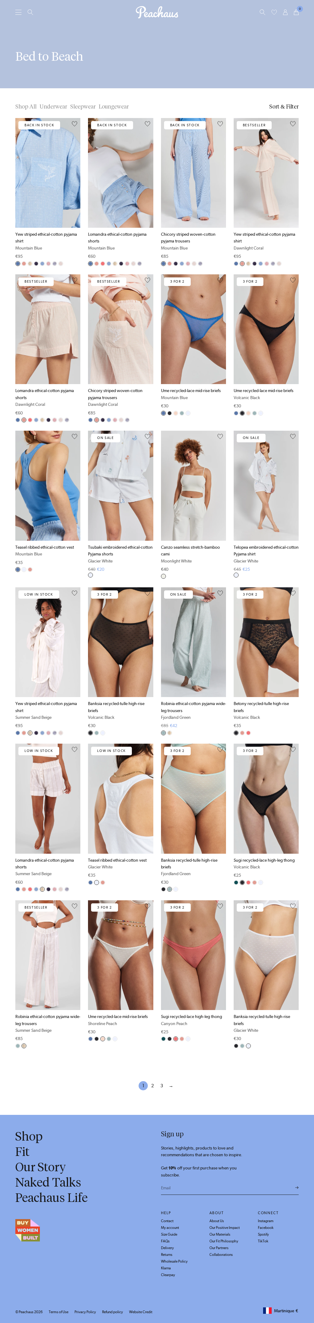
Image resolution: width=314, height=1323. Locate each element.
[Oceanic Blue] (54, 263)
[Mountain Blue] (18, 263)
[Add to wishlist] (74, 124)
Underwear (53, 106)
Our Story (40, 1167)
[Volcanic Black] (169, 413)
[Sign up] (297, 1187)
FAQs (165, 1241)
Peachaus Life (51, 1197)
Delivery (167, 1248)
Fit (22, 1151)
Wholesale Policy (174, 1261)
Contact (167, 1221)
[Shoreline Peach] (176, 413)
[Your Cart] (296, 12)
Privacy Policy (85, 1312)
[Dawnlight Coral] (24, 263)
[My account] (285, 12)
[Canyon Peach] (103, 263)
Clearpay (168, 1275)
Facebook (266, 1228)
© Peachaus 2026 (29, 1312)
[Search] (30, 12)
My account (170, 1228)
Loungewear (114, 106)
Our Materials (219, 1234)
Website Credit (140, 1312)
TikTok (263, 1241)
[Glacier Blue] (42, 263)
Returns (166, 1254)
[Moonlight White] (163, 576)
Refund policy (112, 1312)
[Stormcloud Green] (236, 882)
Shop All (25, 106)
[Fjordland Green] (182, 413)
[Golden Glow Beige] (61, 263)
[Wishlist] (274, 12)
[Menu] (18, 12)
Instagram (266, 1221)
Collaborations (221, 1254)
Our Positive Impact (224, 1228)
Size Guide (169, 1234)
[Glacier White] (188, 413)
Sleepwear (83, 106)
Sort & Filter (284, 106)
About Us (216, 1221)
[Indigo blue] (36, 263)
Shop (29, 1136)
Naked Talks (48, 1182)
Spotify (263, 1234)
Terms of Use (58, 1312)
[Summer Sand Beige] (30, 263)
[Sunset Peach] (48, 263)
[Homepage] (157, 12)
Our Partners (218, 1248)
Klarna (166, 1268)
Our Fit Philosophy (223, 1241)
